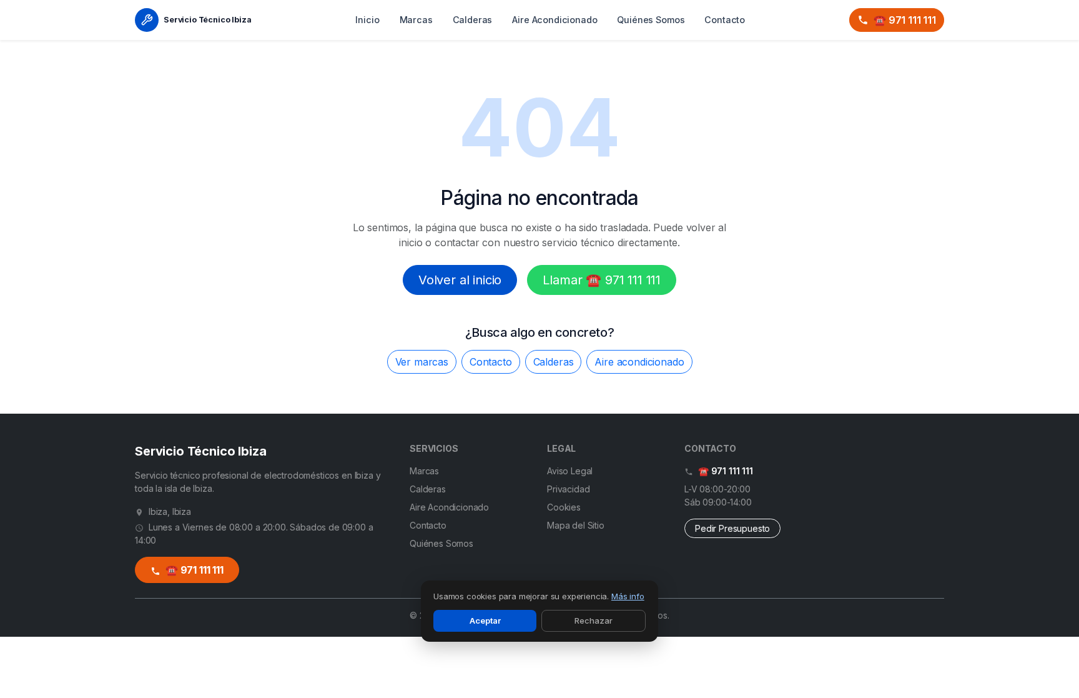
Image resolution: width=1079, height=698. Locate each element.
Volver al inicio (459, 279)
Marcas (416, 19)
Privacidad (568, 489)
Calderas (473, 19)
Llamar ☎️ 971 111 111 (602, 279)
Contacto (724, 19)
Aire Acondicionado (554, 19)
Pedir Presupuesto (732, 528)
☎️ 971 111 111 (905, 20)
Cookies (564, 507)
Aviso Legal (570, 471)
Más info (627, 596)
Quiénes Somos (650, 19)
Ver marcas (421, 362)
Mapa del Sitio (575, 525)
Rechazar (593, 621)
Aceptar (485, 621)
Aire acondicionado (639, 362)
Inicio (367, 19)
